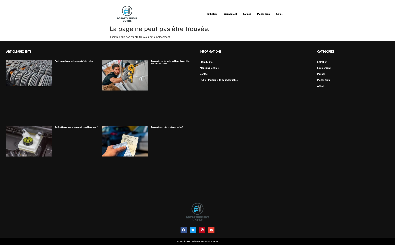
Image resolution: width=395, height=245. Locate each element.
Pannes (247, 13)
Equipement (230, 13)
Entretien (212, 13)
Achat (279, 13)
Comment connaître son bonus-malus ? (167, 127)
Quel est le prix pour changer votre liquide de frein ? (76, 127)
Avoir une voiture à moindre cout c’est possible (74, 61)
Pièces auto (263, 13)
